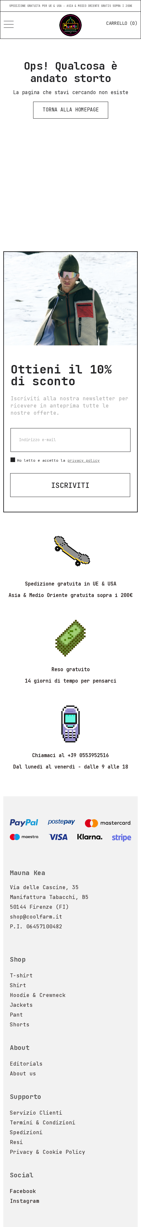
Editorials (26, 1063)
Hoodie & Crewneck (38, 995)
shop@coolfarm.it (36, 916)
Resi (16, 1142)
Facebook (23, 1191)
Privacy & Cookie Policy (47, 1152)
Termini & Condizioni (42, 1122)
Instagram (24, 1201)
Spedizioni (26, 1132)
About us (23, 1073)
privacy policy (84, 460)
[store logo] (70, 25)
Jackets (21, 1005)
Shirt (18, 985)
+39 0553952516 (88, 755)
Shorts (20, 1024)
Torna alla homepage (71, 110)
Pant (16, 1014)
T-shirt (21, 975)
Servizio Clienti (36, 1112)
